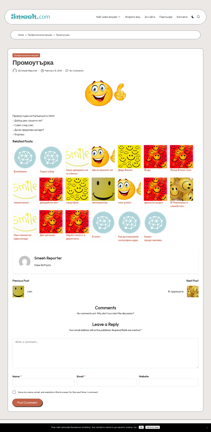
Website (144, 376)
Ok (141, 427)
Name (17, 376)
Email (81, 376)
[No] (207, 427)
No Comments (76, 70)
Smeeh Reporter (48, 258)
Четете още (153, 427)
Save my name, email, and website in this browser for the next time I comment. (58, 392)
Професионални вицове (26, 55)
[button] (42, 265)
